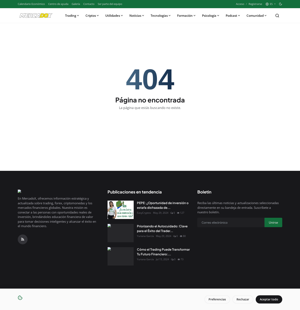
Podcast (231, 15)
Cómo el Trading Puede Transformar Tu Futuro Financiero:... (163, 251)
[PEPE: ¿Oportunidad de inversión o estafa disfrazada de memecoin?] (121, 210)
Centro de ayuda (58, 4)
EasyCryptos (144, 212)
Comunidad (255, 15)
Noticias (135, 15)
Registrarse (255, 4)
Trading (70, 15)
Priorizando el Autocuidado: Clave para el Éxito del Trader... (162, 228)
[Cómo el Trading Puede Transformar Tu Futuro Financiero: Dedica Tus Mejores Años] (121, 256)
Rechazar (243, 299)
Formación (185, 15)
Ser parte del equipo (110, 4)
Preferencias (217, 299)
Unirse (273, 222)
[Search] (277, 16)
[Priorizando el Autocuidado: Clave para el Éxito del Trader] (121, 233)
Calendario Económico (31, 4)
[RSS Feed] (23, 239)
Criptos (91, 15)
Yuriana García (145, 236)
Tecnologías (159, 15)
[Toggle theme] (280, 4)
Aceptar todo (269, 299)
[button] (270, 4)
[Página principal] (36, 15)
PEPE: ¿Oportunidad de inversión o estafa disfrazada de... (163, 205)
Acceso (240, 4)
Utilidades (112, 15)
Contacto (88, 4)
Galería (76, 4)
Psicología (209, 15)
